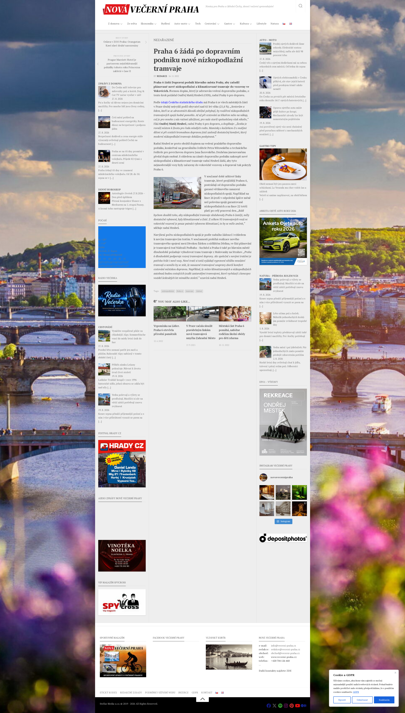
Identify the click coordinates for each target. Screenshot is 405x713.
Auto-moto (180, 23)
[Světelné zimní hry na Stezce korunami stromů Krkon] (299, 508)
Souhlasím (384, 699)
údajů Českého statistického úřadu (182, 102)
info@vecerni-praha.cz (283, 645)
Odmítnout (362, 699)
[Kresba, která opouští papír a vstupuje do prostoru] (266, 508)
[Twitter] (274, 706)
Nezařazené (164, 40)
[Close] (395, 672)
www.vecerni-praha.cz (284, 657)
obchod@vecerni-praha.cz (285, 653)
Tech (198, 23)
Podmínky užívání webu (160, 692)
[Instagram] (286, 706)
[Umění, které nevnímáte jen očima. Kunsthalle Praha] (283, 492)
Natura (275, 23)
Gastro (228, 23)
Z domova (113, 23)
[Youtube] (297, 706)
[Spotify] (280, 706)
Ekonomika (147, 23)
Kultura (244, 23)
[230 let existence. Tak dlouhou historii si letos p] (283, 508)
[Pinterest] (291, 706)
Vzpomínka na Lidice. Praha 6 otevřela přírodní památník (166, 330)
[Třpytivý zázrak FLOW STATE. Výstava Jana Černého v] (299, 492)
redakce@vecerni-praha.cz (285, 649)
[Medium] (303, 706)
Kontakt (206, 692)
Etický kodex (108, 692)
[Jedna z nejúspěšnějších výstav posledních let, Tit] (266, 492)
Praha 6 (180, 291)
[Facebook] (269, 706)
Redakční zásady (131, 692)
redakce (162, 76)
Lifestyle (261, 23)
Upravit (342, 699)
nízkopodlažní (168, 291)
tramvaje (189, 291)
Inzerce (183, 692)
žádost (199, 291)
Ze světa (132, 23)
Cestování (210, 23)
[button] (283, 422)
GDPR (356, 691)
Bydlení (165, 23)
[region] (364, 688)
